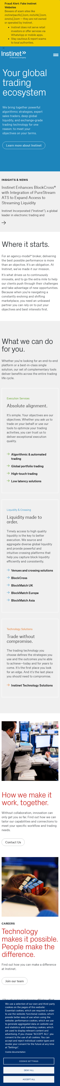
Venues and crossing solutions (32, 570)
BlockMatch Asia (23, 600)
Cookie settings (28, 1061)
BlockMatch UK (22, 585)
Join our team (14, 981)
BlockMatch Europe (25, 593)
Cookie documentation (15, 1052)
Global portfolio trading (27, 466)
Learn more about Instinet (24, 145)
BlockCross (19, 578)
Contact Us (13, 842)
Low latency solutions (26, 481)
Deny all (29, 1070)
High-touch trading (24, 473)
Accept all (29, 1079)
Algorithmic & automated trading (28, 456)
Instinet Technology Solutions (32, 685)
